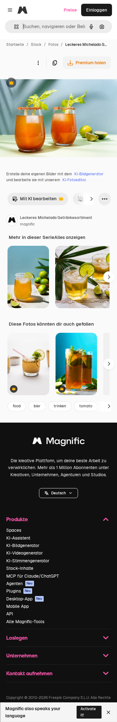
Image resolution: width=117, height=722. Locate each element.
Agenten (19, 583)
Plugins (18, 591)
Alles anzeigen (69, 237)
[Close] (108, 712)
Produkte (17, 519)
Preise (70, 10)
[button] (58, 493)
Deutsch (58, 493)
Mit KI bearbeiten (34, 200)
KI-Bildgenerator (89, 174)
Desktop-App (24, 599)
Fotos (53, 44)
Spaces (13, 530)
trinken (60, 406)
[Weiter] (91, 199)
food (17, 406)
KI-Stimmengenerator (27, 561)
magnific (27, 224)
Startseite (15, 44)
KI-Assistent (18, 538)
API (9, 614)
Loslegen (16, 637)
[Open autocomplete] (13, 26)
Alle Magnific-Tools (25, 621)
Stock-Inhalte (19, 568)
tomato (85, 406)
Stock (36, 44)
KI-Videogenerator (24, 553)
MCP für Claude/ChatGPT (32, 576)
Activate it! (88, 711)
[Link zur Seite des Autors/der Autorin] (11, 221)
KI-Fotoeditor (74, 179)
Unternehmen (21, 655)
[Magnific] (58, 442)
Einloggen (96, 10)
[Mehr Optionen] (38, 62)
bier (37, 406)
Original (40, 83)
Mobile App (17, 606)
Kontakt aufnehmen (29, 673)
